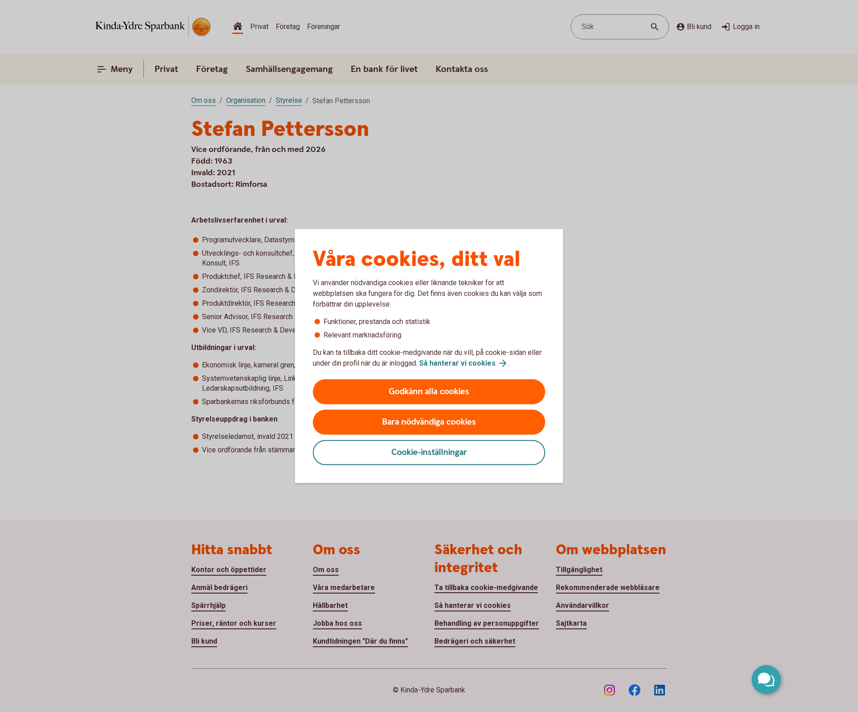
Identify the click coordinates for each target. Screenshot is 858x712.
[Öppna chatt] (766, 679)
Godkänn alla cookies (429, 391)
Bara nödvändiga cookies (429, 422)
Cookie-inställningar (429, 452)
